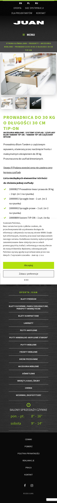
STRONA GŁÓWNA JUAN (16, 43)
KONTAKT (41, 13)
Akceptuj (28, 265)
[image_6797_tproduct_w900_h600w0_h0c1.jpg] (28, 74)
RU (36, 3)
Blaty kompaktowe (28, 315)
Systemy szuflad (35, 132)
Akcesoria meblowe (13, 132)
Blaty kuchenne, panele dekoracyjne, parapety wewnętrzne (28, 307)
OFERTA (17, 8)
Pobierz (29, 446)
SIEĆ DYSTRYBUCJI (34, 8)
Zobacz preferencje (28, 273)
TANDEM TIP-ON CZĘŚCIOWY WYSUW (28, 135)
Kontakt (28, 474)
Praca (29, 467)
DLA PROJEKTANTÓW (21, 13)
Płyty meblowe (28, 344)
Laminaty (28, 323)
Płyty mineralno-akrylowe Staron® (28, 337)
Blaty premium (28, 299)
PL (28, 3)
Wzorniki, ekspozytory (28, 395)
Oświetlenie (28, 373)
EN (20, 3)
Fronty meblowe (28, 352)
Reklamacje (28, 460)
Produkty (34, 43)
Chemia (28, 388)
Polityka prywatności (29, 453)
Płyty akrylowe (28, 330)
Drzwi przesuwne (28, 359)
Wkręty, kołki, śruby (28, 380)
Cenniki (28, 439)
